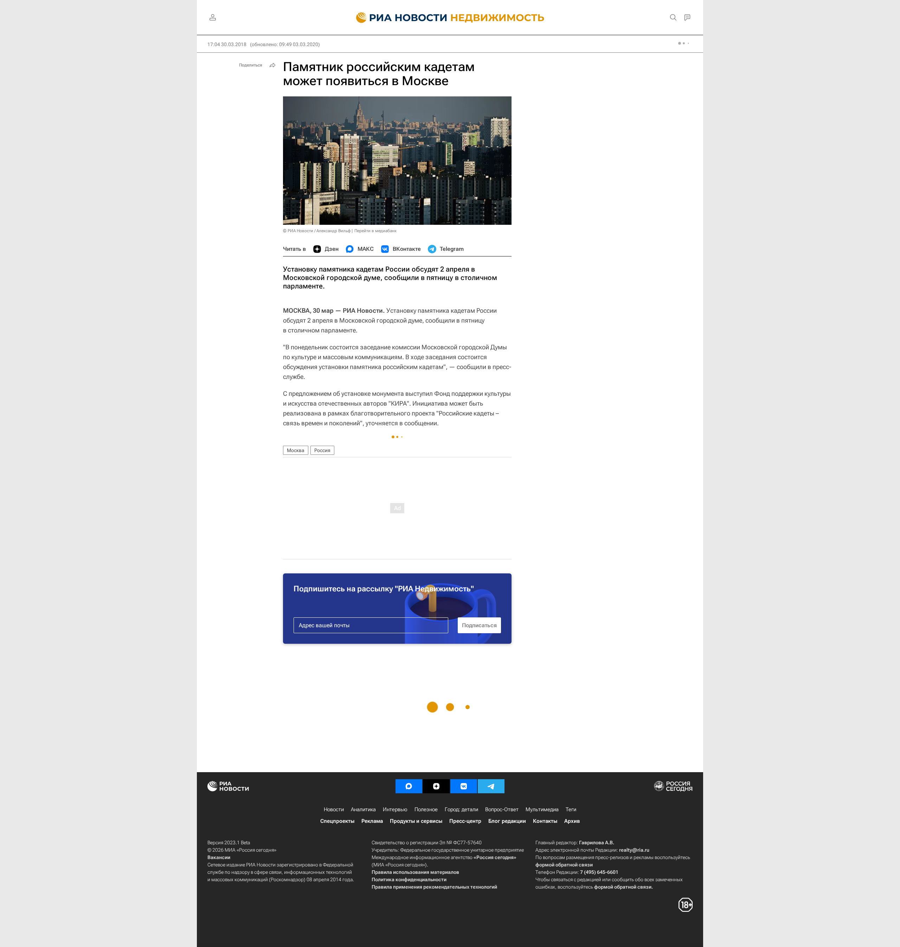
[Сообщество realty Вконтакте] (463, 786)
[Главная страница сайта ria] (397, 17)
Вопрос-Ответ (502, 809)
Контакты (545, 821)
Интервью (395, 809)
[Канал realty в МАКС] (409, 786)
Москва (295, 450)
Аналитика (363, 809)
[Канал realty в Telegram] (491, 786)
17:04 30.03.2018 (226, 44)
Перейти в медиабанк (375, 230)
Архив (572, 821)
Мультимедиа (542, 809)
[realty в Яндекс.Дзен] (436, 786)
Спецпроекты (337, 821)
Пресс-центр (465, 821)
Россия (322, 450)
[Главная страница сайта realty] (450, 17)
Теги (571, 809)
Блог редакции (507, 821)
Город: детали (461, 809)
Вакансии (218, 857)
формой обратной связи (564, 864)
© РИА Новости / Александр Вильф (317, 230)
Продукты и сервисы (416, 821)
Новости (334, 809)
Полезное (426, 809)
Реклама (372, 821)
